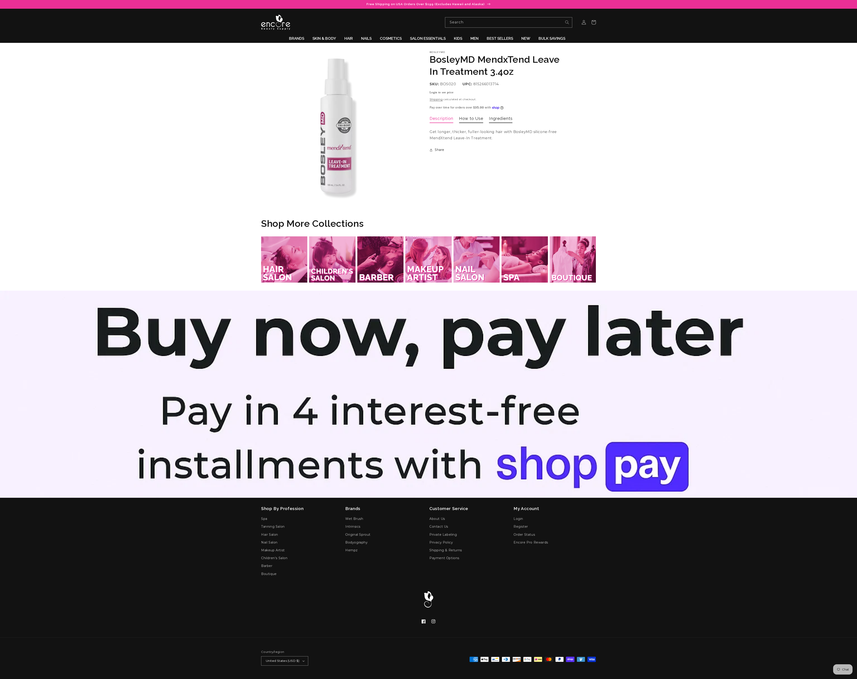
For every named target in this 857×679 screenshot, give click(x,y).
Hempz (351, 550)
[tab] (441, 119)
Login (518, 519)
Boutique (269, 574)
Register (521, 527)
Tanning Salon (273, 527)
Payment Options (444, 558)
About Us (437, 519)
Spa (264, 519)
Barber (266, 566)
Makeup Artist (273, 550)
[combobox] (508, 22)
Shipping (436, 99)
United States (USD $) (282, 660)
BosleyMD (437, 52)
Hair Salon (269, 535)
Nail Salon (269, 542)
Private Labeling (443, 535)
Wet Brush (354, 519)
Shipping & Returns (445, 550)
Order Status (524, 535)
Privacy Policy (441, 542)
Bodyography (356, 542)
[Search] (567, 22)
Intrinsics (352, 527)
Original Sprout (357, 535)
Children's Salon (274, 558)
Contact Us (438, 527)
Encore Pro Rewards (531, 542)
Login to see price (441, 92)
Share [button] (439, 150)
